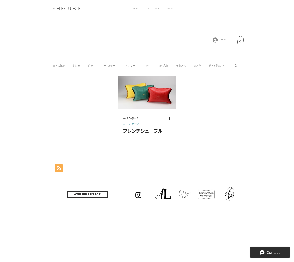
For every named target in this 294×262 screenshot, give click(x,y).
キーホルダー (108, 65)
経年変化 (163, 65)
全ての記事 (59, 65)
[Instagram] (138, 195)
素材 (148, 65)
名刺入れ (181, 65)
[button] (240, 40)
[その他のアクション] (170, 118)
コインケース (130, 65)
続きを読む (215, 65)
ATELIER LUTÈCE (66, 8)
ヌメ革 (197, 65)
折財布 (76, 65)
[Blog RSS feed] (59, 168)
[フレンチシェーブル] (147, 92)
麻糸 (90, 65)
